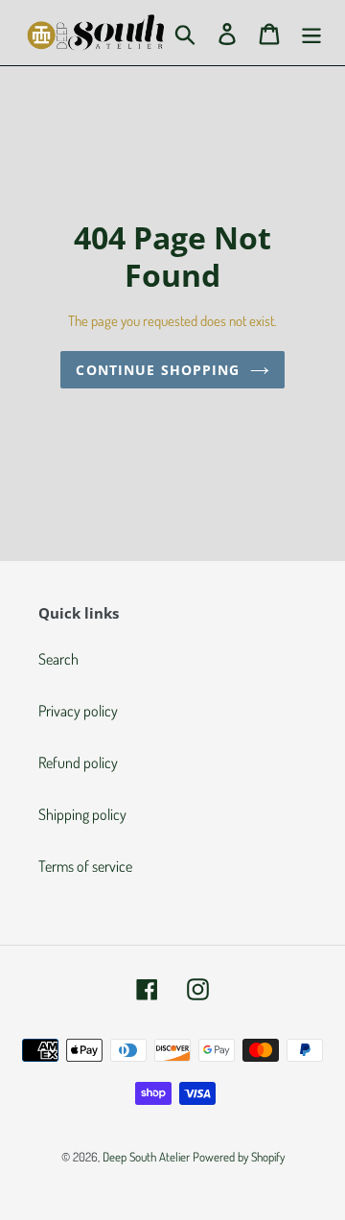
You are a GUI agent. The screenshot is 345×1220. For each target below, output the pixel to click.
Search (58, 659)
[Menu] (311, 33)
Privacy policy (78, 710)
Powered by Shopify (239, 1156)
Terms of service (85, 866)
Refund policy (78, 762)
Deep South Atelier (146, 1156)
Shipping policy (82, 814)
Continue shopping (158, 370)
